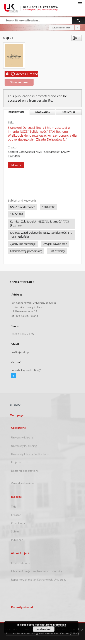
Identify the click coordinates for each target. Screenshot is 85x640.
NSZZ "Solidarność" (22, 207)
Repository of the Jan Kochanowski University (38, 579)
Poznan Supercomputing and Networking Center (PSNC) (42, 633)
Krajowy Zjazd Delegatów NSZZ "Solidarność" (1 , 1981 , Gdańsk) (41, 234)
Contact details (20, 563)
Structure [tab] (68, 112)
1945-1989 (16, 214)
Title (14, 506)
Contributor (18, 523)
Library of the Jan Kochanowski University (36, 571)
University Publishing (24, 446)
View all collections (22, 483)
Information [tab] (42, 112)
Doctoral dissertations (25, 471)
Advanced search (61, 27)
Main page (17, 415)
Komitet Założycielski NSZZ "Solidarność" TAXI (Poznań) (39, 223)
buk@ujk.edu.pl (20, 352)
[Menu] (80, 3)
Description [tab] (16, 112)
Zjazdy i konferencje (23, 244)
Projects (16, 462)
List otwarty (57, 251)
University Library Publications (30, 454)
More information (56, 624)
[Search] (78, 20)
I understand (43, 629)
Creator (16, 515)
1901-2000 (48, 207)
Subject (15, 531)
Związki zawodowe (55, 244)
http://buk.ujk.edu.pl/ (24, 370)
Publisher (17, 540)
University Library (22, 437)
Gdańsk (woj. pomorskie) (26, 251)
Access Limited (27, 74)
